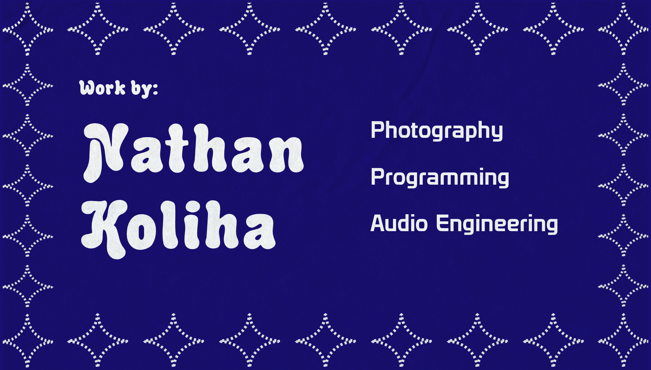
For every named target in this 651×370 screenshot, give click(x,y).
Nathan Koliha (192, 186)
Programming (440, 176)
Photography (437, 129)
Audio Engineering (464, 222)
